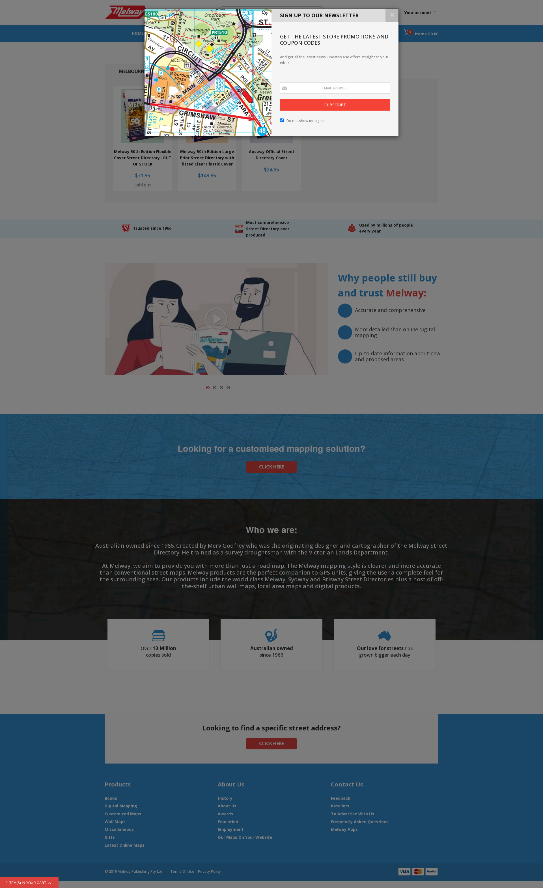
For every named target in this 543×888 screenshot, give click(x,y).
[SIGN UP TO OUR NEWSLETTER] (208, 72)
